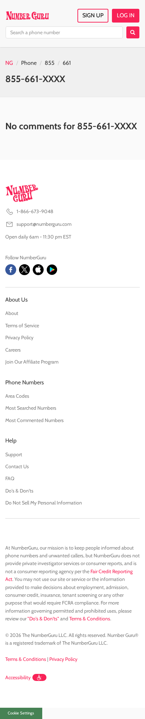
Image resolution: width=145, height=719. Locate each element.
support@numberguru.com (44, 224)
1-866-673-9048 (35, 211)
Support (13, 454)
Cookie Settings (21, 713)
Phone (29, 63)
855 (50, 63)
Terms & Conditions (89, 618)
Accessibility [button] (18, 677)
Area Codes (17, 396)
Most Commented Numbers (34, 420)
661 (67, 63)
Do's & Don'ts (19, 491)
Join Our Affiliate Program (31, 362)
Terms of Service (22, 325)
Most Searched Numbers (30, 408)
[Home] (27, 15)
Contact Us (17, 466)
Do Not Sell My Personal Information (43, 503)
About (11, 313)
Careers (13, 350)
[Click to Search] (132, 32)
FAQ (9, 478)
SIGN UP (92, 15)
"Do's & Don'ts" (43, 618)
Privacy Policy (19, 337)
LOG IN (125, 15)
